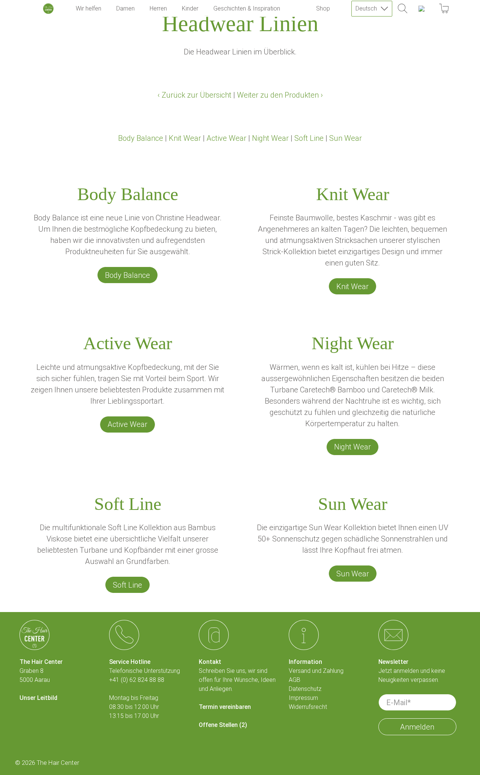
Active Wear (226, 138)
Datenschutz (305, 688)
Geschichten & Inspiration (246, 8)
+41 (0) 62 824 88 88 (136, 679)
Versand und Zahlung (316, 670)
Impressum (303, 697)
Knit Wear (185, 138)
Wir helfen (88, 8)
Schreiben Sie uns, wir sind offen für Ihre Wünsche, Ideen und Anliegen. (237, 679)
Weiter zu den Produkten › (280, 95)
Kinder (190, 8)
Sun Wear (345, 138)
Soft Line (309, 138)
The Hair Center (58, 762)
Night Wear (270, 138)
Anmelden (417, 726)
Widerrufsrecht (308, 706)
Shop (323, 8)
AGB (294, 679)
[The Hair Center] (48, 8)
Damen (125, 8)
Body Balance (140, 138)
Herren (158, 8)
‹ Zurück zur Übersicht (194, 95)
